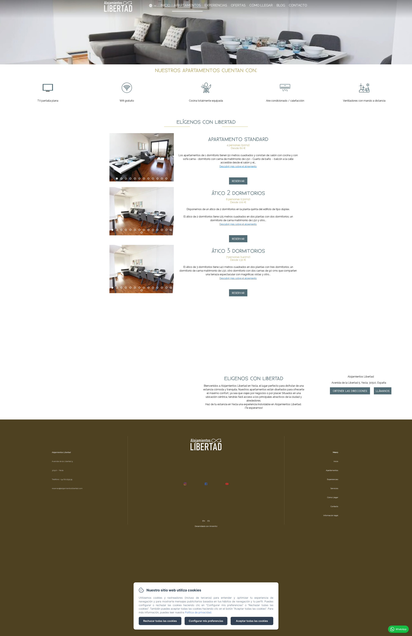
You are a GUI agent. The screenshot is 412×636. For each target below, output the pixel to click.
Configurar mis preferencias (206, 620)
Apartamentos (187, 5)
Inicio (165, 5)
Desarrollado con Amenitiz (206, 526)
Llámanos (382, 391)
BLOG (280, 5)
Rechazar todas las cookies (160, 620)
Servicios (334, 488)
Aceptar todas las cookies (252, 620)
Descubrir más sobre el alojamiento (238, 166)
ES (208, 521)
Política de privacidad (198, 612)
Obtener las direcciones (350, 391)
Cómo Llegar (261, 5)
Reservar (238, 181)
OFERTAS (238, 5)
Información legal (330, 515)
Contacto (298, 5)
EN (203, 521)
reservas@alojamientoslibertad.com (67, 488)
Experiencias (216, 5)
